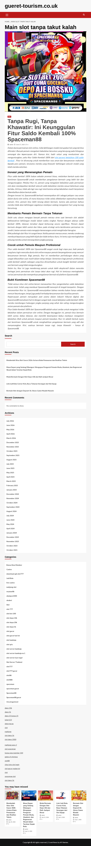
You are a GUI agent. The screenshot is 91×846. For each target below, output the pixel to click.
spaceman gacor (12, 689)
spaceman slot (10, 776)
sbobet (9, 600)
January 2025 (11, 490)
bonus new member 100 (14, 753)
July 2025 (10, 464)
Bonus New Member (14, 565)
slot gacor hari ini (13, 636)
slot (6, 728)
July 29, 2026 (11, 822)
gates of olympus (11, 757)
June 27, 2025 (20, 144)
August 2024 (11, 511)
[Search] (83, 15)
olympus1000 (11, 596)
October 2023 (11, 546)
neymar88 (10, 591)
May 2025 (10, 473)
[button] (7, 14)
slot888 (9, 680)
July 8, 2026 (61, 817)
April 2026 (10, 434)
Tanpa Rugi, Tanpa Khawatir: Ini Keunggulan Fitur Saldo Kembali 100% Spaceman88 (42, 130)
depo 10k (8, 708)
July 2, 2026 (78, 819)
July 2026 (10, 421)
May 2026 (10, 430)
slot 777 (9, 609)
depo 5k (8, 712)
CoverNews (52, 842)
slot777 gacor (11, 671)
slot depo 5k (11, 627)
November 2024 (12, 498)
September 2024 (12, 507)
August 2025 (11, 460)
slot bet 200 (11, 614)
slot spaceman (10, 749)
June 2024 (10, 520)
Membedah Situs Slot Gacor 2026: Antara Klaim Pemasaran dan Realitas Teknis (36, 360)
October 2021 (11, 550)
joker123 (8, 720)
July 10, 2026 (45, 817)
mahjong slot (11, 587)
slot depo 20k (11, 622)
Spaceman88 (11, 693)
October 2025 (11, 451)
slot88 (8, 675)
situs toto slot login (12, 764)
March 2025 (11, 481)
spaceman (10, 684)
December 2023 (12, 537)
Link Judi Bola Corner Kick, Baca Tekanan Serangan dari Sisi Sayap (31, 384)
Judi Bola (9, 578)
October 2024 (11, 503)
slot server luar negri (14, 658)
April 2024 (10, 528)
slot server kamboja (14, 649)
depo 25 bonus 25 (11, 716)
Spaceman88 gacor (13, 697)
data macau (9, 724)
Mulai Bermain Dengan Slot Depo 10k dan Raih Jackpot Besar (29, 377)
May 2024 (10, 524)
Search (8, 336)
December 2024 (12, 494)
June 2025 (10, 468)
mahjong (8, 731)
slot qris (9, 644)
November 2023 (12, 541)
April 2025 (10, 477)
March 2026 (11, 438)
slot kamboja (11, 640)
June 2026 (10, 425)
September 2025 (12, 455)
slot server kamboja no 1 (15, 653)
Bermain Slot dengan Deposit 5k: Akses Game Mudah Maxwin (30, 391)
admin (11, 144)
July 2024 (10, 516)
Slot (9, 116)
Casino (9, 569)
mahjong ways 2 (11, 745)
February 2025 (12, 485)
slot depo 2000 (10, 739)
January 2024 (11, 533)
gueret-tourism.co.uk (31, 6)
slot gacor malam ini (12, 768)
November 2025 (12, 447)
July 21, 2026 (28, 831)
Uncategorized (12, 702)
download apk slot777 (15, 574)
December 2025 (12, 442)
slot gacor (10, 631)
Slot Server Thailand (14, 662)
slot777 (9, 666)
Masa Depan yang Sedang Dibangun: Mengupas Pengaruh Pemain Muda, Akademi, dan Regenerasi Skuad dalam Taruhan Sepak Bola (44, 368)
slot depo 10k (11, 618)
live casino (10, 583)
